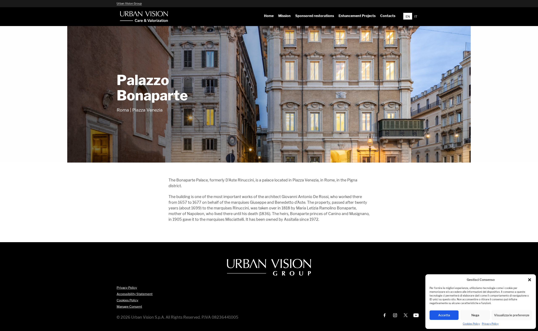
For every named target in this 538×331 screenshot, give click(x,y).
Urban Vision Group (129, 3)
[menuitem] (269, 16)
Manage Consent (129, 307)
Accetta (444, 315)
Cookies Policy (471, 323)
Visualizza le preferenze (511, 315)
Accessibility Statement (135, 294)
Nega (475, 315)
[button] (529, 280)
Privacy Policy (490, 323)
